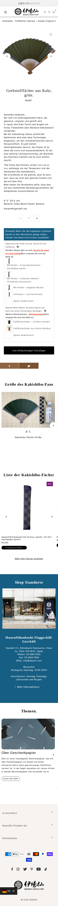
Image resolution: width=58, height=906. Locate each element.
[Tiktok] (45, 870)
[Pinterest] (31, 870)
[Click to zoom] (50, 34)
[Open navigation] (7, 12)
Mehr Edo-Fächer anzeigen (29, 559)
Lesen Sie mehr (10, 778)
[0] (54, 12)
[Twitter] (25, 870)
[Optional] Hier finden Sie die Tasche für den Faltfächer (27, 250)
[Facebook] (12, 870)
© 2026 (29, 900)
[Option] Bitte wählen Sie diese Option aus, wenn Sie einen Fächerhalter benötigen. (29, 312)
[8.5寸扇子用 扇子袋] (18, 247)
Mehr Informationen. (28, 687)
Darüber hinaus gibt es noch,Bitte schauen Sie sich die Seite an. (27, 253)
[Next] (50, 56)
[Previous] (7, 56)
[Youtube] (38, 870)
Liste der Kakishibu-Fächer (29, 475)
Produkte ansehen (14, 547)
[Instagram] (18, 870)
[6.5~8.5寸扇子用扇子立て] (45, 311)
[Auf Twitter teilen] (29, 366)
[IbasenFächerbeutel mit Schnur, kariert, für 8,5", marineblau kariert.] (27, 507)
